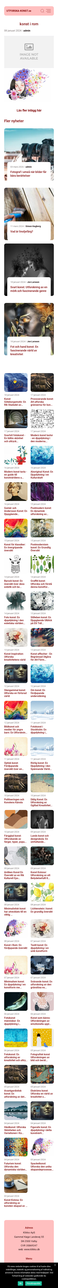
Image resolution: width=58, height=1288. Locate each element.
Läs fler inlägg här (29, 110)
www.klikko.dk (32, 1249)
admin (26, 30)
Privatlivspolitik (33, 1283)
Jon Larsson (33, 282)
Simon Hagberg (33, 226)
